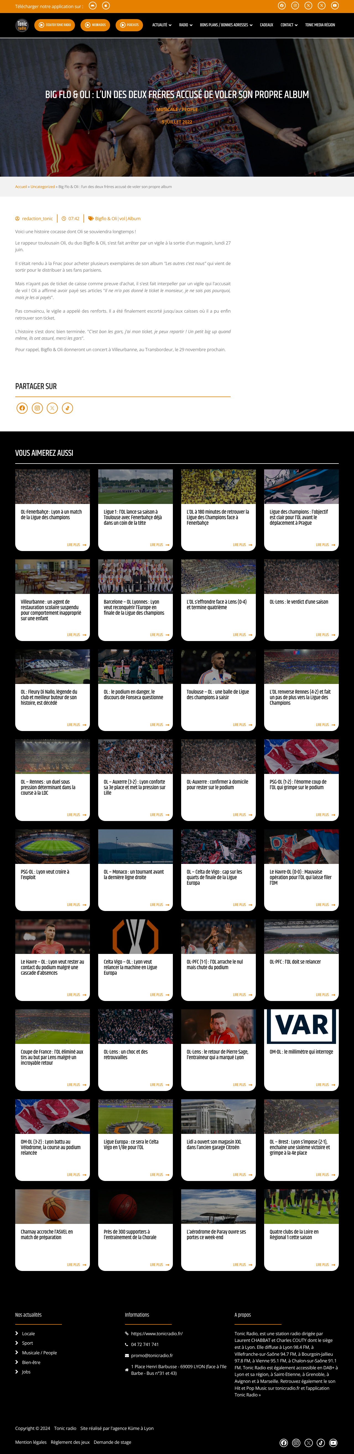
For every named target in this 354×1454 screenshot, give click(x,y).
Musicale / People (177, 109)
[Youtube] (333, 1443)
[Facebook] (22, 408)
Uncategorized (42, 186)
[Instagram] (37, 408)
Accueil (21, 186)
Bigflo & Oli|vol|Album (117, 218)
